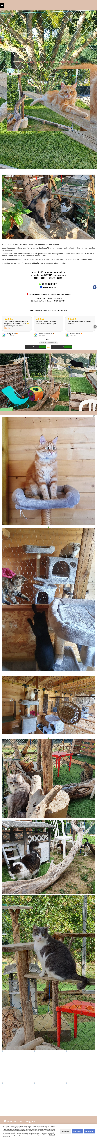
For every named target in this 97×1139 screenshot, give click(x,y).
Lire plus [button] (7, 328)
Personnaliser (65, 1131)
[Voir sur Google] (4, 335)
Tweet (48, 347)
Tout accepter (89, 1131)
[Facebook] (95, 287)
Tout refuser (77, 1131)
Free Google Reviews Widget (49, 342)
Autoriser (42, 347)
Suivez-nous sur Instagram (21, 1121)
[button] (1, 326)
